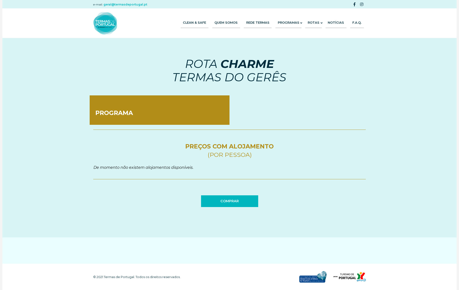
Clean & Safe (194, 22)
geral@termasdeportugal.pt (125, 4)
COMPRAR (229, 201)
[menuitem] (194, 23)
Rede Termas (257, 22)
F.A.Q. (356, 22)
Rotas (313, 22)
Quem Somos (226, 22)
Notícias (336, 22)
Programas (288, 22)
